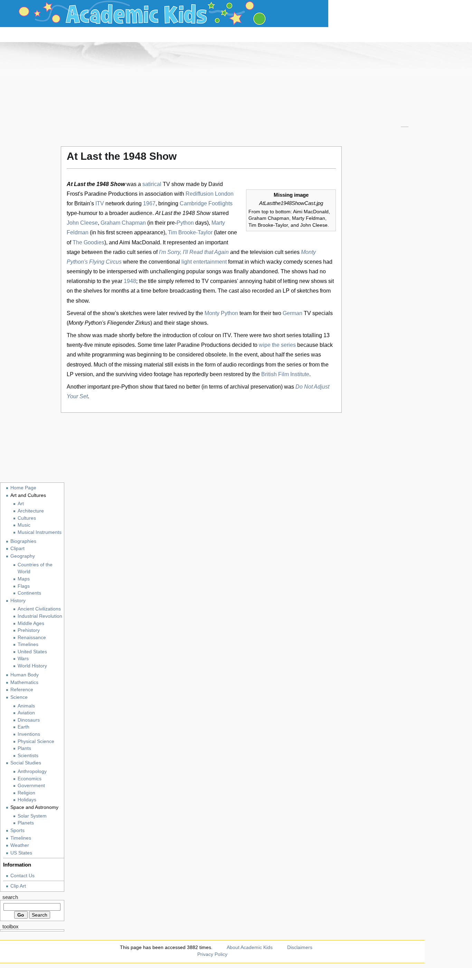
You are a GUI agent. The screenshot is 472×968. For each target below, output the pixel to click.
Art (21, 503)
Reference (21, 689)
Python (185, 223)
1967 (149, 203)
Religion (26, 792)
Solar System (32, 816)
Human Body (24, 674)
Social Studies (25, 762)
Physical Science (36, 741)
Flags (24, 586)
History (18, 600)
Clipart (17, 548)
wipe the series (277, 345)
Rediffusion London (210, 194)
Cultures (27, 518)
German (292, 313)
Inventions (29, 734)
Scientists (28, 755)
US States (21, 852)
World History (32, 665)
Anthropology (32, 771)
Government (31, 785)
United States (32, 651)
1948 (130, 281)
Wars (23, 658)
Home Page (23, 487)
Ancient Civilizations (39, 609)
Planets (26, 822)
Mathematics (24, 682)
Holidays (27, 799)
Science (19, 697)
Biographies (23, 541)
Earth (23, 727)
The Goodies (88, 242)
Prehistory (29, 630)
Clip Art (18, 886)
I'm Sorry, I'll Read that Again (194, 252)
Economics (29, 778)
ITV (99, 203)
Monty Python (221, 313)
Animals (26, 705)
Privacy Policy (212, 954)
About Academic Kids (250, 947)
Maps (24, 578)
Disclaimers (299, 947)
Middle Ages (31, 623)
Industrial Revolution (40, 616)
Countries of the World (35, 568)
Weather (19, 845)
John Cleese (82, 223)
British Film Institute (285, 374)
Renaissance (32, 637)
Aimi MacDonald (139, 242)
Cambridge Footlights (206, 203)
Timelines (28, 644)
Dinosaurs (29, 720)
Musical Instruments (40, 532)
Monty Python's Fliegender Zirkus (109, 323)
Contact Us (22, 875)
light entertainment (204, 262)
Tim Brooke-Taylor (190, 232)
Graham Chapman (123, 223)
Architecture (31, 511)
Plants (24, 748)
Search (10, 897)
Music (24, 525)
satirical (151, 184)
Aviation (26, 712)
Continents (29, 593)
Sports (17, 830)
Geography (22, 556)
